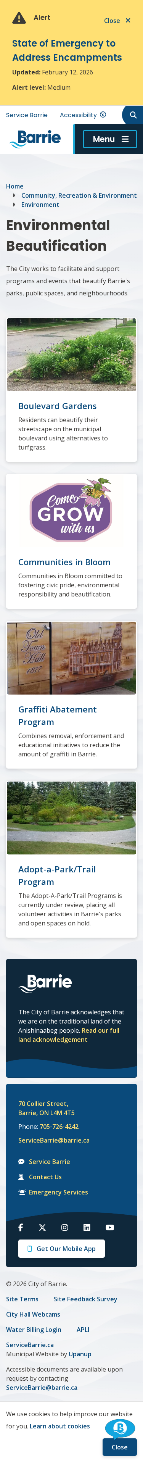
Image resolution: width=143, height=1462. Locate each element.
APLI (83, 1329)
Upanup (80, 1354)
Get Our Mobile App (66, 1248)
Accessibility (78, 115)
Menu (104, 139)
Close (120, 1447)
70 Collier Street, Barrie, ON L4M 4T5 (46, 1108)
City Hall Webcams (33, 1314)
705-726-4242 (59, 1126)
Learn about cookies (60, 1426)
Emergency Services (58, 1192)
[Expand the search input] (132, 115)
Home (15, 186)
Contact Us (45, 1177)
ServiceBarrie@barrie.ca (48, 1140)
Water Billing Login (33, 1329)
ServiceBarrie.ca (30, 1345)
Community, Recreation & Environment (79, 195)
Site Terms (22, 1299)
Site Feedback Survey (85, 1299)
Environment (40, 204)
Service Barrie (27, 115)
